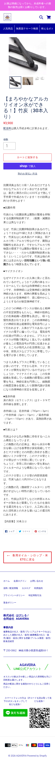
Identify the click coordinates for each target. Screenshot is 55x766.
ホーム (6, 581)
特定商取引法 (35, 595)
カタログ (26, 588)
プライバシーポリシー (14, 595)
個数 (5, 139)
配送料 (7, 128)
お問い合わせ (36, 581)
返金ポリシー (9, 602)
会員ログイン (20, 581)
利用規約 (38, 588)
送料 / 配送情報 (10, 588)
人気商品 (8, 28)
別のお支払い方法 (27, 173)
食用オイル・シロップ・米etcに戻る (30, 557)
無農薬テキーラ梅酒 (27, 28)
